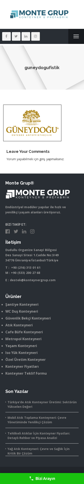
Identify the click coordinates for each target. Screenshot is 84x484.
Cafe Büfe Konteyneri (24, 332)
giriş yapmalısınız (51, 159)
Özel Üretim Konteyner (25, 359)
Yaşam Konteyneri (21, 345)
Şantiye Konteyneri (22, 304)
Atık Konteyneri (19, 325)
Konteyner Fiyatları (22, 366)
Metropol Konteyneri (23, 339)
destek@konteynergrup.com (33, 280)
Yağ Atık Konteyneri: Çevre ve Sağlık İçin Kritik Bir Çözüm (39, 451)
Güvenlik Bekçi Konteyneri (28, 318)
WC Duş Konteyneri (21, 311)
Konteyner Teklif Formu (26, 373)
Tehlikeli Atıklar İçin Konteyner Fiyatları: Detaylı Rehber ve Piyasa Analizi (39, 435)
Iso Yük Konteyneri (21, 352)
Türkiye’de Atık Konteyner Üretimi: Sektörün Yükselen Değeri (42, 404)
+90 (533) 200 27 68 (25, 273)
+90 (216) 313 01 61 (25, 267)
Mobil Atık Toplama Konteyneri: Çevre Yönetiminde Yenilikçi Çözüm (37, 420)
